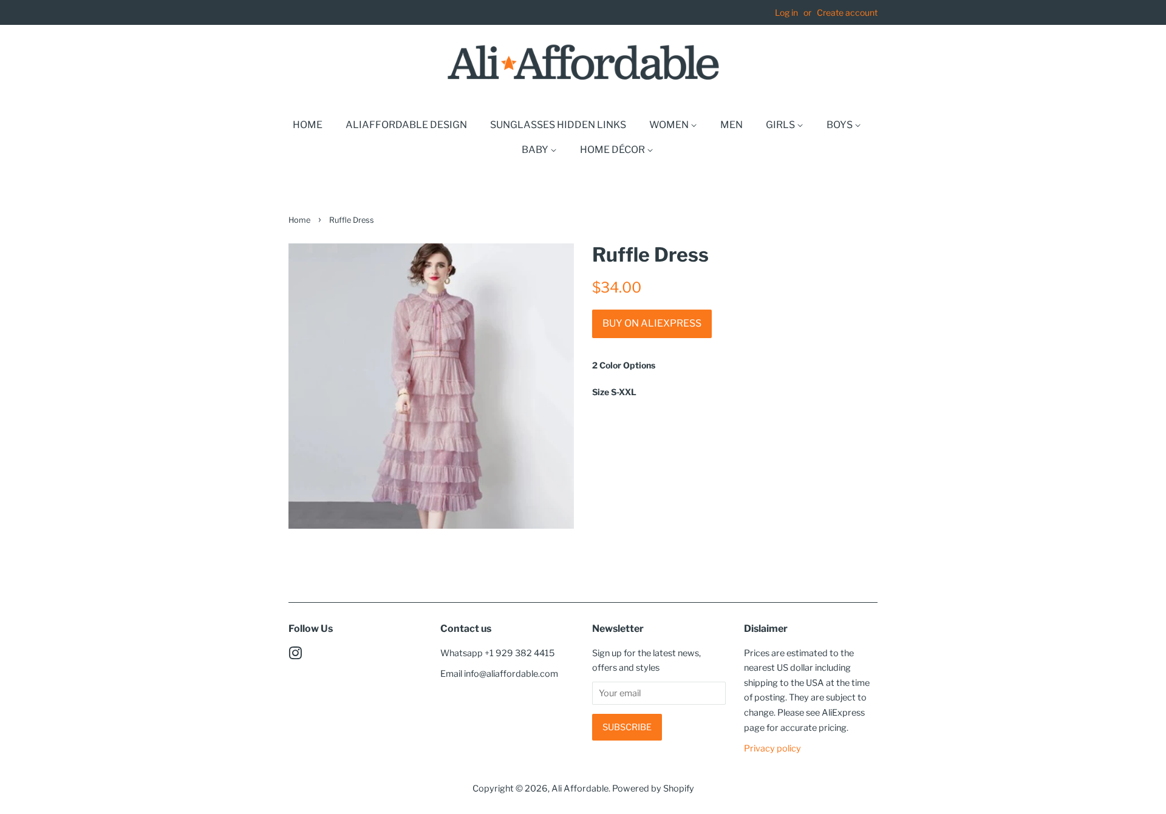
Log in (786, 12)
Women (669, 125)
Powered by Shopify (653, 788)
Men (731, 125)
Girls (781, 125)
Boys (840, 125)
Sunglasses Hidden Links (558, 125)
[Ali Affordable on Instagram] (295, 655)
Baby (536, 149)
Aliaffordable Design (406, 125)
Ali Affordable (580, 788)
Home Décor (613, 149)
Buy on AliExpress (651, 323)
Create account (847, 12)
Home (307, 125)
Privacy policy (772, 748)
